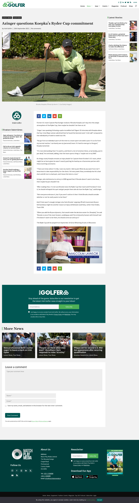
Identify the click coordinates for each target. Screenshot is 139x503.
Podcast (124, 6)
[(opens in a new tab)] (115, 462)
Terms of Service (44, 421)
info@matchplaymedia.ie (53, 478)
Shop (131, 6)
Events (105, 6)
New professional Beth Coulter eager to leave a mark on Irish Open (18, 350)
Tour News (17, 18)
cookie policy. (91, 500)
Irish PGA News (17, 175)
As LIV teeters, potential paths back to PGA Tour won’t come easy (118, 35)
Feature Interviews (8, 140)
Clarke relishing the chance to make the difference (117, 46)
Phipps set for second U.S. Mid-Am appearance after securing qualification (88, 350)
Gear (96, 6)
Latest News (7, 18)
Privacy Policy (58, 314)
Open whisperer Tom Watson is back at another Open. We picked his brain (12, 136)
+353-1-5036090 (48, 474)
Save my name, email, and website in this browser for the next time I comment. (35, 406)
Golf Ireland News (17, 162)
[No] (136, 500)
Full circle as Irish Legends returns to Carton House (12, 147)
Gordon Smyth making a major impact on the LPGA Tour (12, 171)
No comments (36, 28)
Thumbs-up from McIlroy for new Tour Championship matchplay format (117, 24)
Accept (99, 500)
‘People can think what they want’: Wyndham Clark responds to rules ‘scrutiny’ (52, 350)
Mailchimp (67, 314)
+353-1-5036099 (45, 476)
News (89, 6)
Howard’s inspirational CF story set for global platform (13, 158)
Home (82, 6)
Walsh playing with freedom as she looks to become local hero (118, 56)
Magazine (115, 6)
